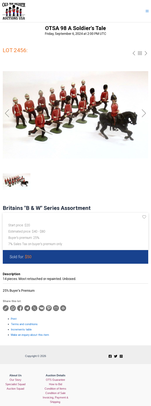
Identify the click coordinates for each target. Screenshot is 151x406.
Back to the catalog (140, 53)
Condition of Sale (55, 393)
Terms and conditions (24, 324)
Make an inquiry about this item (30, 335)
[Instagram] (121, 356)
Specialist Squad (15, 384)
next (146, 53)
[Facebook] (110, 356)
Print (14, 318)
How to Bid (55, 384)
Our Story (15, 379)
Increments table (21, 329)
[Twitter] (115, 356)
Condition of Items (55, 388)
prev (133, 53)
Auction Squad (15, 388)
